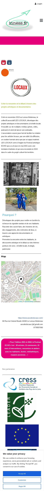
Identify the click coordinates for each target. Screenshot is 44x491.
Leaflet (20, 301)
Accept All (22, 474)
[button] (41, 20)
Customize (22, 480)
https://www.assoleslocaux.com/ (30, 318)
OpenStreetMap (28, 301)
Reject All (22, 486)
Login (39, 4)
